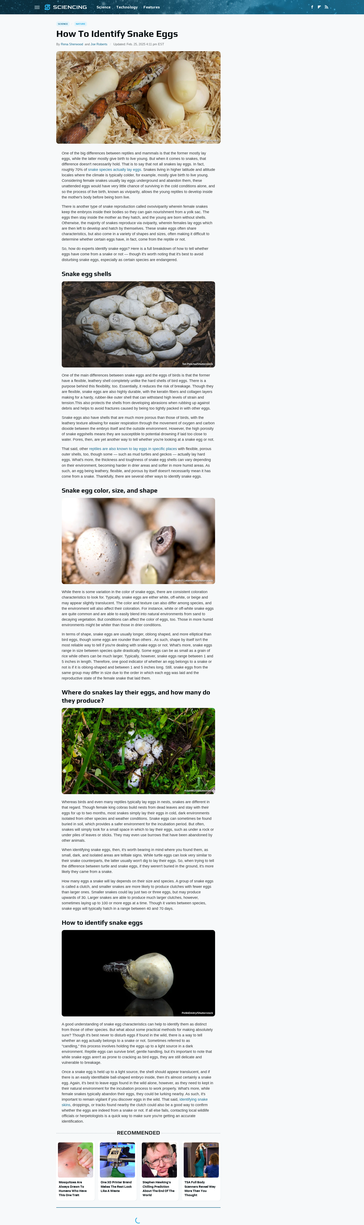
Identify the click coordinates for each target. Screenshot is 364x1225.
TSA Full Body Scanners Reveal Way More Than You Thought (200, 1188)
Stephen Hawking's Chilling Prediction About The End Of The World (158, 1188)
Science (104, 7)
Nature (80, 24)
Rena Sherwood (72, 44)
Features (151, 7)
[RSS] (326, 7)
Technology (127, 7)
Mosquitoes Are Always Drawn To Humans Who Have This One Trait (73, 1188)
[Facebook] (312, 7)
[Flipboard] (319, 7)
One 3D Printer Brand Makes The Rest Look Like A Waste (116, 1186)
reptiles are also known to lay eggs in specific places (133, 449)
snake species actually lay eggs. (115, 170)
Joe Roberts (99, 44)
